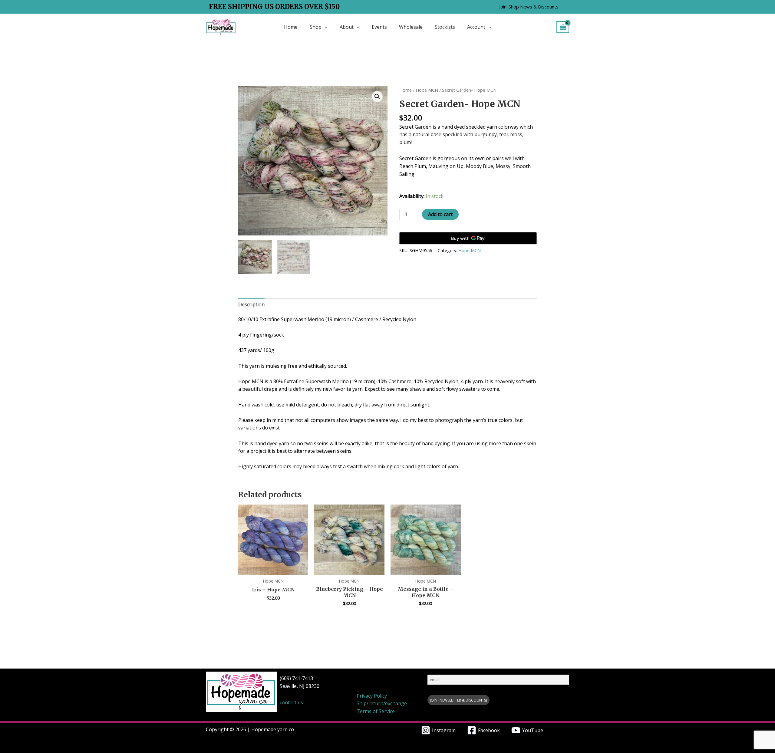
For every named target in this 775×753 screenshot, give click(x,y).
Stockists (445, 27)
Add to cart (440, 214)
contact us (291, 702)
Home (291, 27)
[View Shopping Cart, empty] (562, 27)
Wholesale (411, 27)
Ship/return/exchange (382, 703)
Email (431, 671)
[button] (529, 7)
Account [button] (476, 27)
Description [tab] (251, 304)
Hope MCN (427, 90)
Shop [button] (316, 27)
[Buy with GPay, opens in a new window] (468, 238)
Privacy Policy (372, 695)
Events (379, 27)
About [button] (347, 27)
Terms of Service (376, 711)
